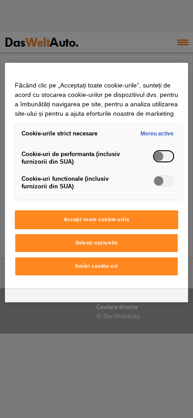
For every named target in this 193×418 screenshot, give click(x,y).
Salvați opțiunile (96, 242)
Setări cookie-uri (96, 266)
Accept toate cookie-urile (96, 219)
